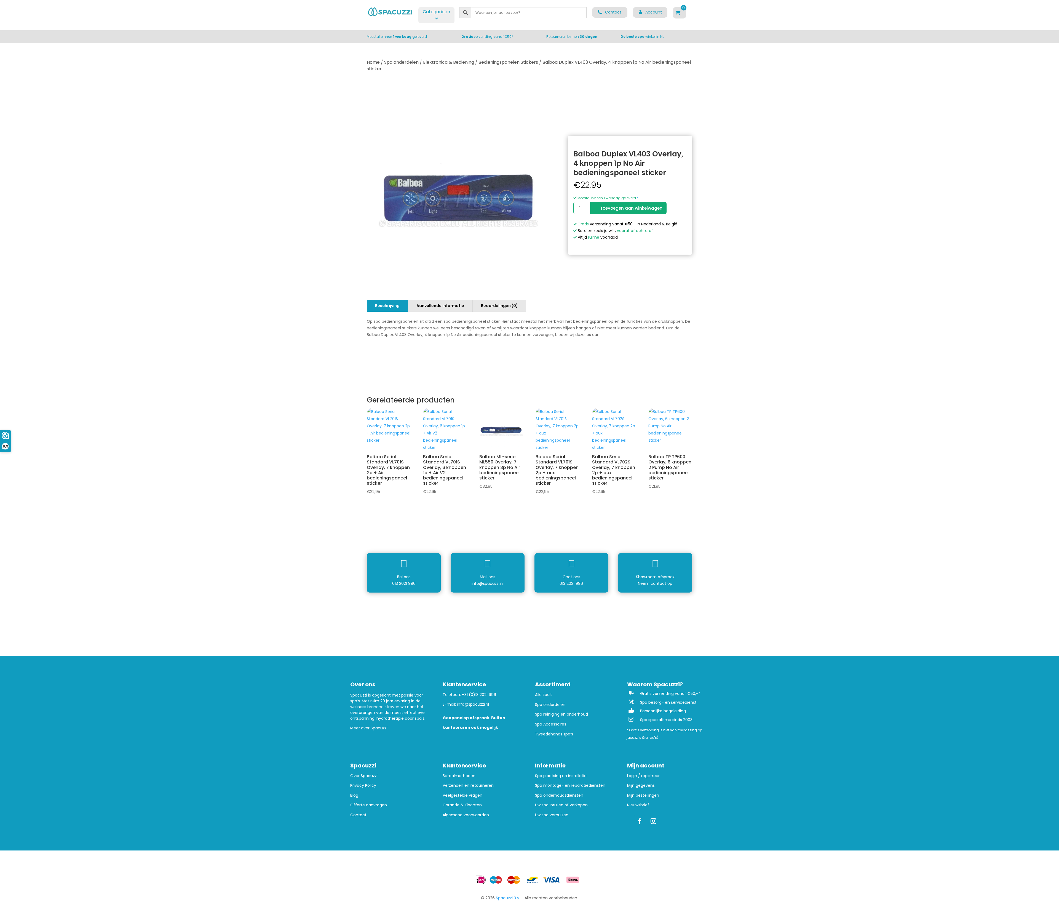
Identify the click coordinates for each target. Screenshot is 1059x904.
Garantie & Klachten (462, 805)
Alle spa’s (543, 694)
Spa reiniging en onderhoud (561, 714)
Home (373, 62)
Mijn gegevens (641, 785)
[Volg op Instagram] (653, 821)
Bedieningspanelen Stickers (508, 62)
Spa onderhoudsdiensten (559, 795)
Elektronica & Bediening (448, 62)
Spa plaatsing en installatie (561, 775)
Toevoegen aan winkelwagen (631, 208)
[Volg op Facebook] (639, 821)
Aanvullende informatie (440, 305)
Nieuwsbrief (638, 805)
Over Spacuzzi (364, 775)
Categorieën (436, 12)
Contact (358, 815)
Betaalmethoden (459, 775)
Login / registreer (643, 775)
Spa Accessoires (550, 724)
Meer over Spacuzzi (368, 728)
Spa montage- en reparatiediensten (570, 785)
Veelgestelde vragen (462, 795)
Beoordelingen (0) (499, 305)
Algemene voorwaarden (466, 815)
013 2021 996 (404, 583)
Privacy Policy (363, 785)
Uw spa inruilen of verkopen (561, 805)
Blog (354, 795)
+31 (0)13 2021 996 (479, 694)
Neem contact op (655, 583)
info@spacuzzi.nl (488, 583)
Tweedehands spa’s (554, 734)
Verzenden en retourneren (468, 785)
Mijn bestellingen (643, 795)
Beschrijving (387, 305)
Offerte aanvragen (368, 805)
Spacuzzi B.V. (508, 898)
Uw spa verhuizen (551, 815)
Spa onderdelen (401, 62)
